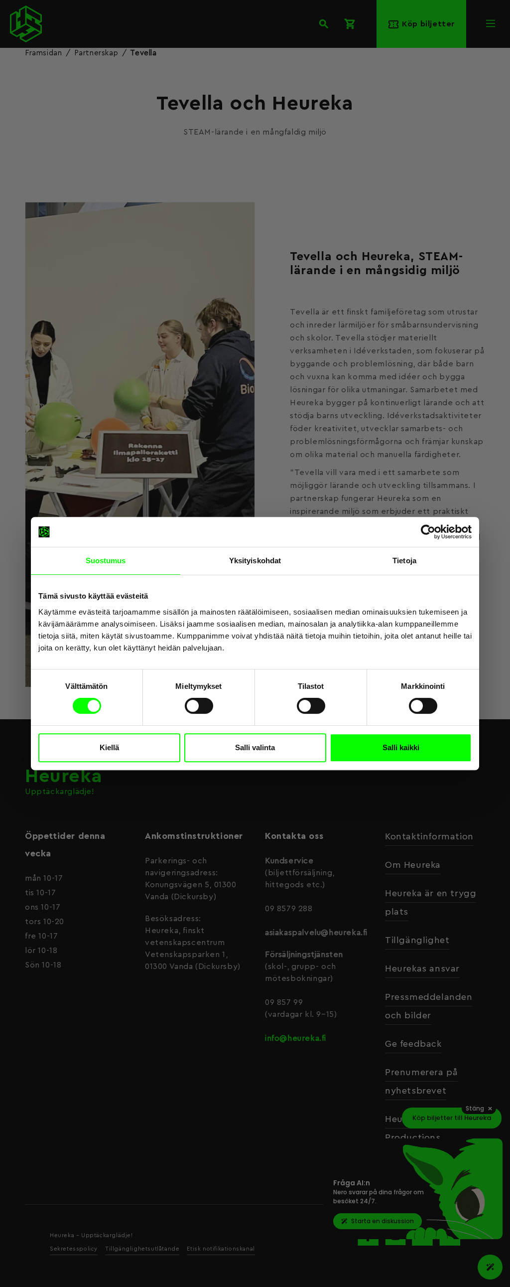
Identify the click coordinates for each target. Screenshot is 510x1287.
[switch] (199, 706)
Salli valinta (255, 747)
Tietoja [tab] (404, 560)
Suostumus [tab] (106, 560)
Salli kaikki (400, 747)
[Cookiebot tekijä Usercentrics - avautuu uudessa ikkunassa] (428, 531)
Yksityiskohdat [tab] (255, 560)
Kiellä (109, 747)
